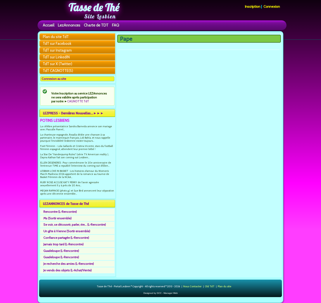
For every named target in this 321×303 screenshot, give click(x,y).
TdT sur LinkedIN (56, 57)
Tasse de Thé (94, 7)
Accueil (48, 25)
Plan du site (224, 286)
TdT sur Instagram (57, 50)
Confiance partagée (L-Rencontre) (66, 238)
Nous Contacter (192, 286)
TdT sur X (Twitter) (57, 64)
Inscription (252, 6)
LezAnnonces (69, 25)
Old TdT (209, 286)
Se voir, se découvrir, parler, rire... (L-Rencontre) (74, 224)
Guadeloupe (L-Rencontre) (61, 251)
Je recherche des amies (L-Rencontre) (68, 264)
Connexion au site (54, 79)
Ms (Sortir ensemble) (57, 218)
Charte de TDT (96, 25)
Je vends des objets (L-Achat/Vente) (67, 270)
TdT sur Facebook (57, 43)
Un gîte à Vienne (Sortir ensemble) (66, 231)
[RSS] (93, 286)
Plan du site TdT (56, 37)
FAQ (115, 25)
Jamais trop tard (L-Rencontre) (63, 244)
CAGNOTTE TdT (78, 101)
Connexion (272, 6)
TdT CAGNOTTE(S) (58, 70)
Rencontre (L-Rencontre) (60, 212)
